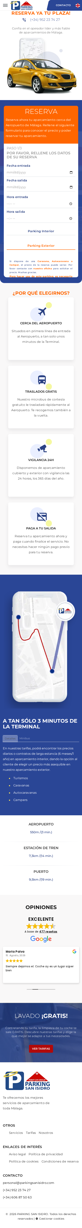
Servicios (16, 1133)
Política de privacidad (46, 1154)
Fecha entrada (18, 165)
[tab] (10, 738)
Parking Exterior (41, 246)
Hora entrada (17, 197)
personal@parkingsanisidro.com (28, 1183)
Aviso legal (17, 1154)
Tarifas (31, 1133)
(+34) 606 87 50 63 (17, 1197)
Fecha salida (17, 180)
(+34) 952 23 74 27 (45, 20)
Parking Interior (41, 231)
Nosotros (46, 1133)
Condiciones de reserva (60, 1161)
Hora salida (16, 212)
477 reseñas (48, 932)
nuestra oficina (42, 268)
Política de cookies (24, 1161)
